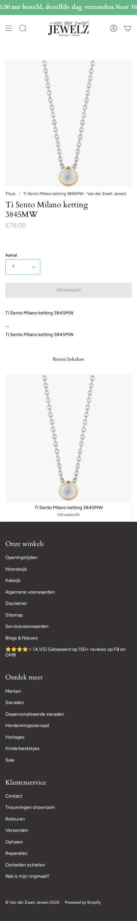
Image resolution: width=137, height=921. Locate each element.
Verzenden (16, 830)
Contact (13, 796)
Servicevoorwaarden (27, 626)
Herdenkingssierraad (27, 725)
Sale (9, 760)
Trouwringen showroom (30, 807)
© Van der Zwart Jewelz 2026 (32, 902)
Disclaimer (16, 603)
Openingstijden (21, 557)
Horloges (15, 737)
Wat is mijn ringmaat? (27, 876)
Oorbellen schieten (25, 865)
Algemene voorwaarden (30, 592)
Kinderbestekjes (22, 748)
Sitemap (14, 615)
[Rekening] (114, 28)
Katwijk (13, 580)
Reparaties (16, 853)
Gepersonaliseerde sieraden (34, 714)
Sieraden (14, 702)
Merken (13, 691)
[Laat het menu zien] (9, 28)
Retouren (15, 819)
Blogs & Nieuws (21, 638)
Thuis (10, 193)
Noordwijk (16, 569)
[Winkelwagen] (128, 28)
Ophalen (14, 842)
